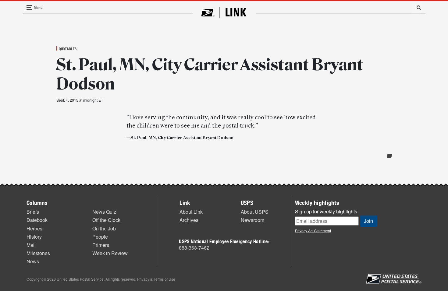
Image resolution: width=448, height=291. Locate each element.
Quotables (67, 48)
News (33, 261)
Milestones (38, 253)
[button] (416, 7)
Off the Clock (106, 219)
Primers (100, 244)
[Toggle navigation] (29, 7)
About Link (191, 211)
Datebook (37, 219)
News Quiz (104, 211)
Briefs (33, 211)
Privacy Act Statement (313, 230)
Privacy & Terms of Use (156, 279)
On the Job (104, 228)
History (34, 236)
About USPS (254, 211)
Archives (189, 219)
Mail (31, 244)
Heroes (34, 228)
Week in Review (110, 253)
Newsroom (252, 219)
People (100, 236)
